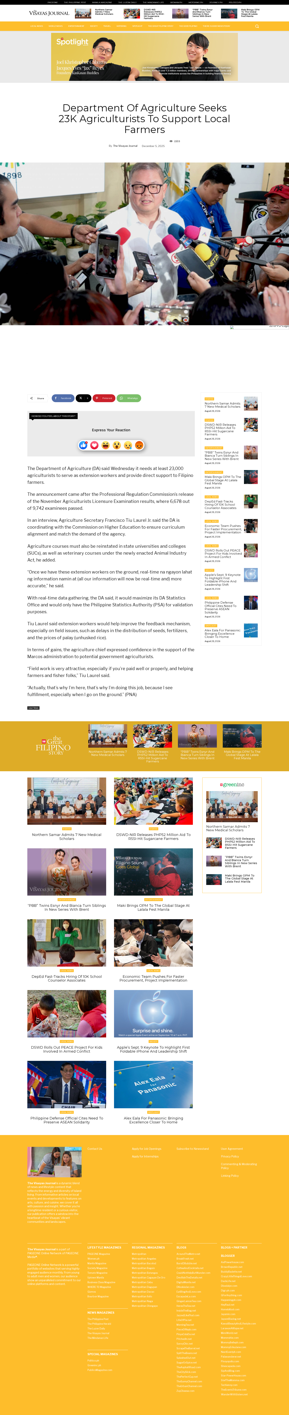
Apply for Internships (145, 1156)
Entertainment (213, 448)
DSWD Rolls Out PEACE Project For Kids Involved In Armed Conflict (223, 554)
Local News (33, 708)
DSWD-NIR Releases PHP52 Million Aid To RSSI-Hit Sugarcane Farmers (154, 14)
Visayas (209, 399)
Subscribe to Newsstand (193, 1148)
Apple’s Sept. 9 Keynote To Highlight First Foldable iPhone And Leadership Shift (223, 580)
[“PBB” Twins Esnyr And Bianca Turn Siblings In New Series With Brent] (180, 13)
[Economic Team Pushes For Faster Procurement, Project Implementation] (251, 526)
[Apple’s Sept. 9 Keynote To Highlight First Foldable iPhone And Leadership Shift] (251, 575)
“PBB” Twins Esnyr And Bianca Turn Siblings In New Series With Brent (202, 13)
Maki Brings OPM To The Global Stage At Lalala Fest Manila (250, 13)
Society (209, 570)
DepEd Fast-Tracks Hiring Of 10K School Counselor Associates (220, 505)
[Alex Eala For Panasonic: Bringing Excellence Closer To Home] (251, 630)
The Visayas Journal (125, 145)
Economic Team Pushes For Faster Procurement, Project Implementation (223, 529)
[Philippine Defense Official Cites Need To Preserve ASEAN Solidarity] (251, 603)
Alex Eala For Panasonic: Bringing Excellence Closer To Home (223, 633)
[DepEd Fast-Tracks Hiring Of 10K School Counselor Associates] (251, 501)
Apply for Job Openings (146, 1148)
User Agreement (232, 1148)
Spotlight (210, 625)
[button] (257, 26)
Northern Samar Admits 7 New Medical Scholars (104, 11)
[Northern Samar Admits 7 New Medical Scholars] (83, 13)
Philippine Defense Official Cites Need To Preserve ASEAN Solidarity (221, 607)
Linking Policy (230, 1175)
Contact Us (94, 1148)
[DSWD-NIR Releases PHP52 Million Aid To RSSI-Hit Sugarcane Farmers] (132, 13)
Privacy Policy (230, 1156)
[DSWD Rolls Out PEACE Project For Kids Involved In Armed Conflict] (251, 550)
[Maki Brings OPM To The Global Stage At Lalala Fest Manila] (229, 13)
